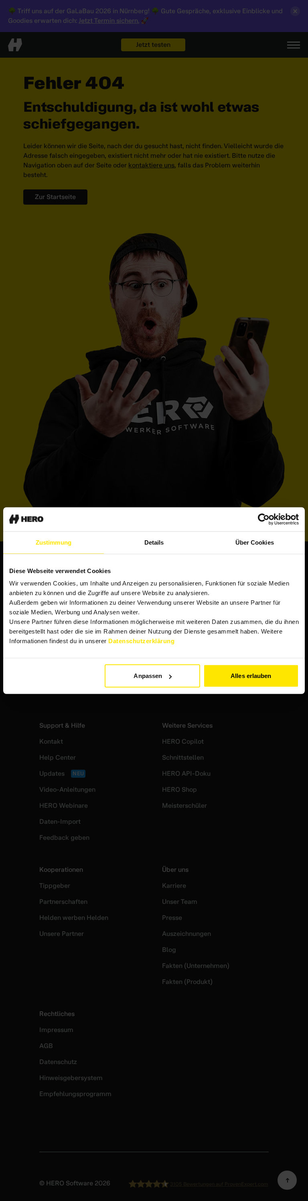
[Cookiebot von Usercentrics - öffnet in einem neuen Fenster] (264, 519)
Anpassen (148, 675)
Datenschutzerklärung (141, 641)
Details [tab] (154, 542)
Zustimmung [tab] (53, 542)
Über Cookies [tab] (254, 542)
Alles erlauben (251, 675)
